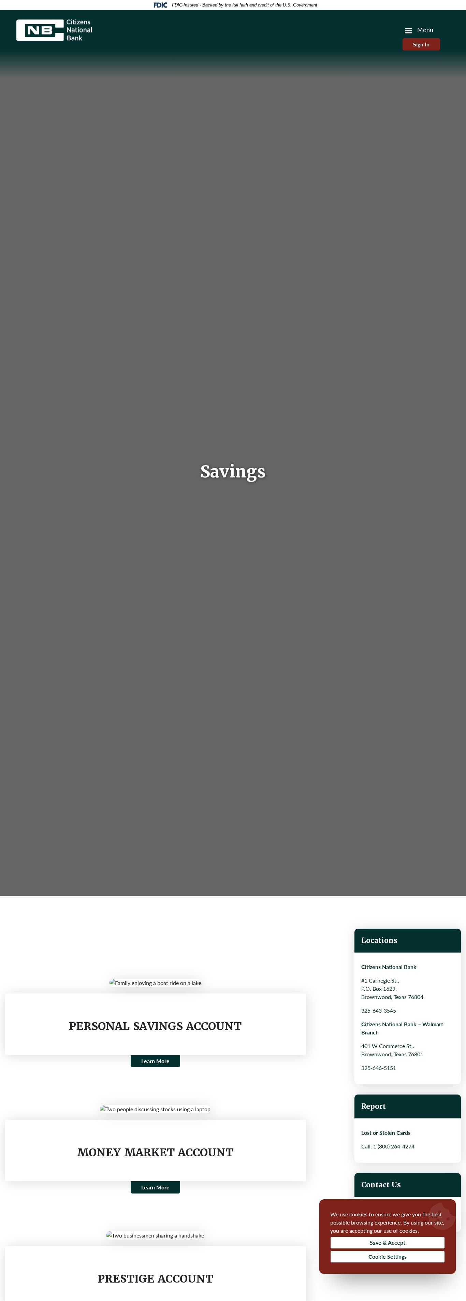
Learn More (155, 1061)
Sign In (421, 44)
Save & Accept (387, 1242)
